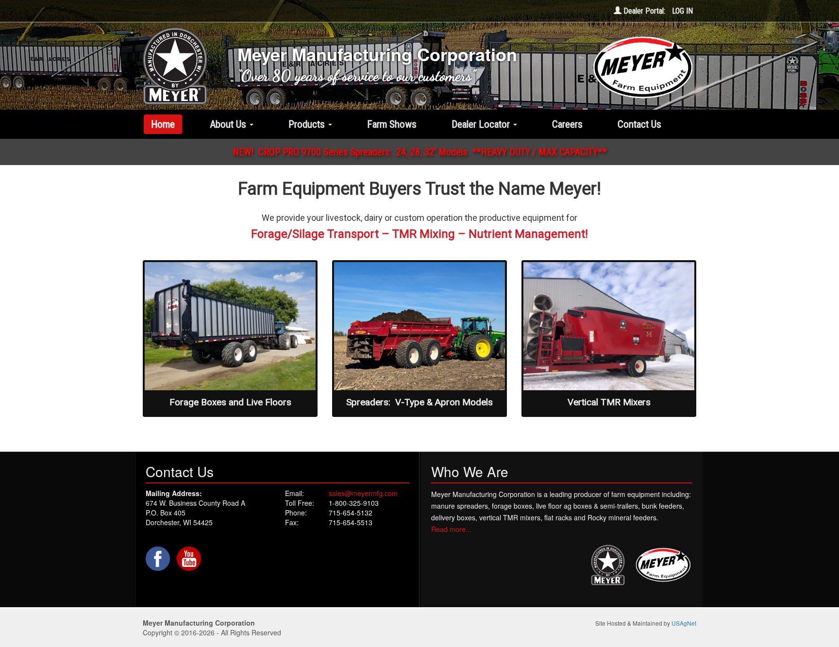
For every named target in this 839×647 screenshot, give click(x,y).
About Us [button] (229, 124)
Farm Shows (392, 124)
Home (163, 124)
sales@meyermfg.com (363, 493)
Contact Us (639, 124)
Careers (567, 124)
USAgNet (683, 623)
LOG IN (682, 11)
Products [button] (307, 124)
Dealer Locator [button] (482, 124)
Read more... (451, 529)
